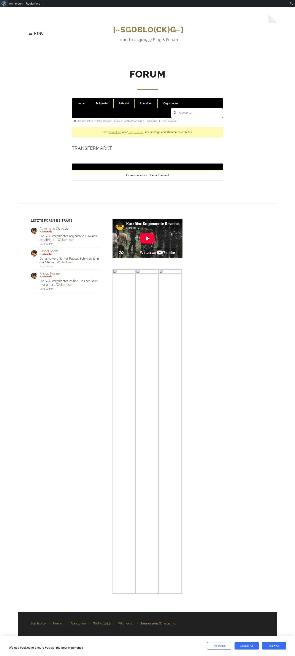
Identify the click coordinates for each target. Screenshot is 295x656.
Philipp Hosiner (50, 273)
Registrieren (170, 103)
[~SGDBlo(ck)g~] (148, 29)
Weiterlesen (65, 239)
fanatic (48, 231)
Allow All (274, 645)
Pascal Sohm (49, 251)
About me (78, 623)
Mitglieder (102, 103)
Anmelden (146, 103)
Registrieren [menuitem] (34, 3)
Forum (82, 103)
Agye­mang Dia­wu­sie (54, 228)
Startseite (38, 623)
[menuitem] (4, 3)
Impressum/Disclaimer (159, 623)
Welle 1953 (101, 623)
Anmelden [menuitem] (16, 3)
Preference (219, 645)
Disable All (246, 645)
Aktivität (124, 103)
